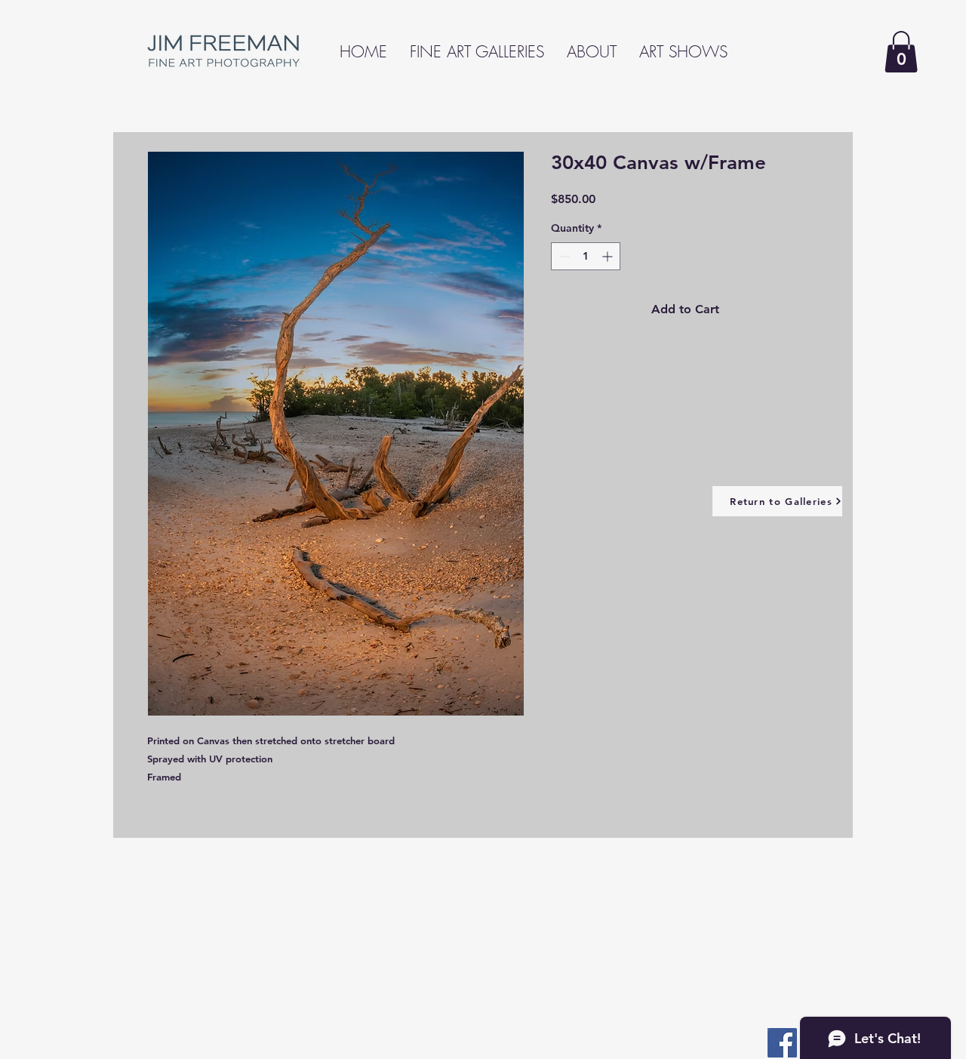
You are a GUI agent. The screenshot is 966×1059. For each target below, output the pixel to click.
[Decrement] (562, 256)
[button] (901, 51)
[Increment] (608, 256)
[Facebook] (782, 1042)
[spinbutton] (585, 256)
